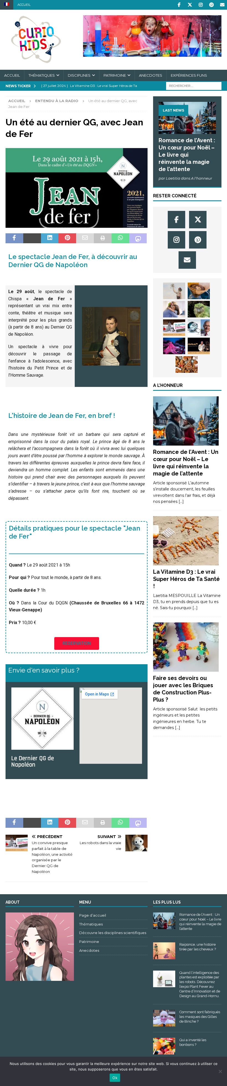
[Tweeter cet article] (32, 238)
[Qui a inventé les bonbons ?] (164, 1046)
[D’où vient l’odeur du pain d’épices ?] (187, 364)
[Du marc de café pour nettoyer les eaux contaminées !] (199, 291)
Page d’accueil (92, 915)
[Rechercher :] (193, 85)
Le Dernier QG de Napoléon (32, 761)
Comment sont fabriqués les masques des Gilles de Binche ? (199, 1016)
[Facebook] (179, 5)
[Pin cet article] (67, 238)
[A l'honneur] (186, 421)
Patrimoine (115, 75)
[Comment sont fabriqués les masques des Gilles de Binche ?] (164, 1018)
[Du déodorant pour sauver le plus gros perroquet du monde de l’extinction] (199, 309)
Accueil (23, 5)
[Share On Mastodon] (138, 238)
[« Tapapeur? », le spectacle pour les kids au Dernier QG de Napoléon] (199, 346)
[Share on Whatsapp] (120, 238)
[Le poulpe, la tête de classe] (174, 346)
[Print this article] (103, 238)
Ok (114, 1077)
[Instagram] (200, 5)
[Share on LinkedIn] (50, 238)
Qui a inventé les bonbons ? (192, 1042)
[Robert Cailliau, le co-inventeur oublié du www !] (199, 327)
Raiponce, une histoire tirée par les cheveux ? (197, 946)
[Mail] (222, 5)
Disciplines (79, 75)
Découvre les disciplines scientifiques (112, 932)
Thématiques (42, 75)
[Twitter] (190, 5)
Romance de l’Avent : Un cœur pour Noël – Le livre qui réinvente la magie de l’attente (187, 154)
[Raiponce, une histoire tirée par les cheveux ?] (164, 950)
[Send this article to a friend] (85, 238)
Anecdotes (150, 75)
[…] (181, 501)
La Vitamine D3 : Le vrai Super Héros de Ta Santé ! (186, 578)
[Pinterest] (211, 5)
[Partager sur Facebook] (14, 238)
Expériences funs (189, 75)
